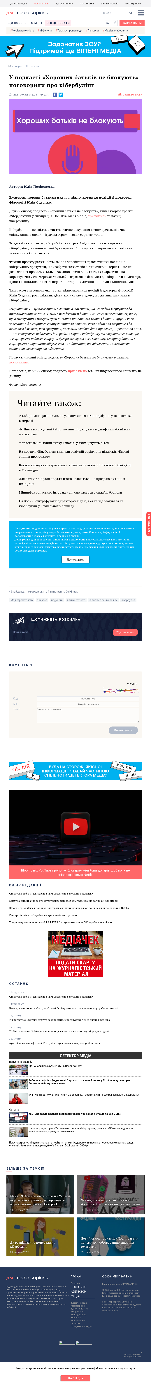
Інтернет (19, 66)
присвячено (77, 371)
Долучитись (75, 559)
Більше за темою (25, 1168)
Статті (36, 23)
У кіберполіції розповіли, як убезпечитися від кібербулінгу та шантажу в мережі (75, 418)
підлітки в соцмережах (103, 600)
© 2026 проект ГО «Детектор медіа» (120, 1290)
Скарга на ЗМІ (132, 23)
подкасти (57, 600)
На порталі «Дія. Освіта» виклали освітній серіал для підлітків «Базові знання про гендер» (74, 454)
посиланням (19, 362)
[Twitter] (61, 95)
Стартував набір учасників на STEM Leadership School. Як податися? (51, 893)
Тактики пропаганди (69, 30)
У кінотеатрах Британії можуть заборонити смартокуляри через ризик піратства (59, 1019)
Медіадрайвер (133, 3)
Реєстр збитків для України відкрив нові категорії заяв (43, 915)
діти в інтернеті (76, 600)
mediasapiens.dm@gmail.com (124, 1293)
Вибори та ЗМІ (78, 1320)
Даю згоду (75, 1378)
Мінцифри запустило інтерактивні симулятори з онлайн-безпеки (70, 492)
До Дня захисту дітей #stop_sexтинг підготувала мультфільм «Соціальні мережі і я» (75, 431)
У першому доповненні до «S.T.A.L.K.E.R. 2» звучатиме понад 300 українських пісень (61, 922)
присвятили (97, 216)
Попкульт (93, 30)
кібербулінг (128, 600)
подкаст (42, 600)
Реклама (75, 1283)
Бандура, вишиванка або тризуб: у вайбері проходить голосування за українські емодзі (63, 900)
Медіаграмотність (23, 30)
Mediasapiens (78, 1306)
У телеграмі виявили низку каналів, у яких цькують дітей (64, 443)
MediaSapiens (41, 3)
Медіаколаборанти (116, 30)
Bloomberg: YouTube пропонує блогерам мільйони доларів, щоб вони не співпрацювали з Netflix (69, 908)
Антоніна (75, 1323)
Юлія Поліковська (39, 186)
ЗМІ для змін (87, 3)
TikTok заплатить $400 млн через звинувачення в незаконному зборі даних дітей (59, 1031)
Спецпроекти (58, 23)
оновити (132, 683)
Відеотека (76, 1317)
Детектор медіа (18, 3)
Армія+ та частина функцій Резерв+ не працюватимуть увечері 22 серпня (54, 1043)
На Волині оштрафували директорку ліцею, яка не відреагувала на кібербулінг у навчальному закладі (71, 503)
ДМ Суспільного (64, 3)
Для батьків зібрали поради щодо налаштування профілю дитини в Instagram (72, 481)
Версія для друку (132, 94)
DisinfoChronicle (109, 3)
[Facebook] (55, 95)
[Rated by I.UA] (67, 1343)
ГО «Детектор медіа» (81, 1326)
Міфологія (46, 30)
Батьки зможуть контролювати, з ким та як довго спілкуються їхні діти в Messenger (75, 467)
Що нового (17, 23)
